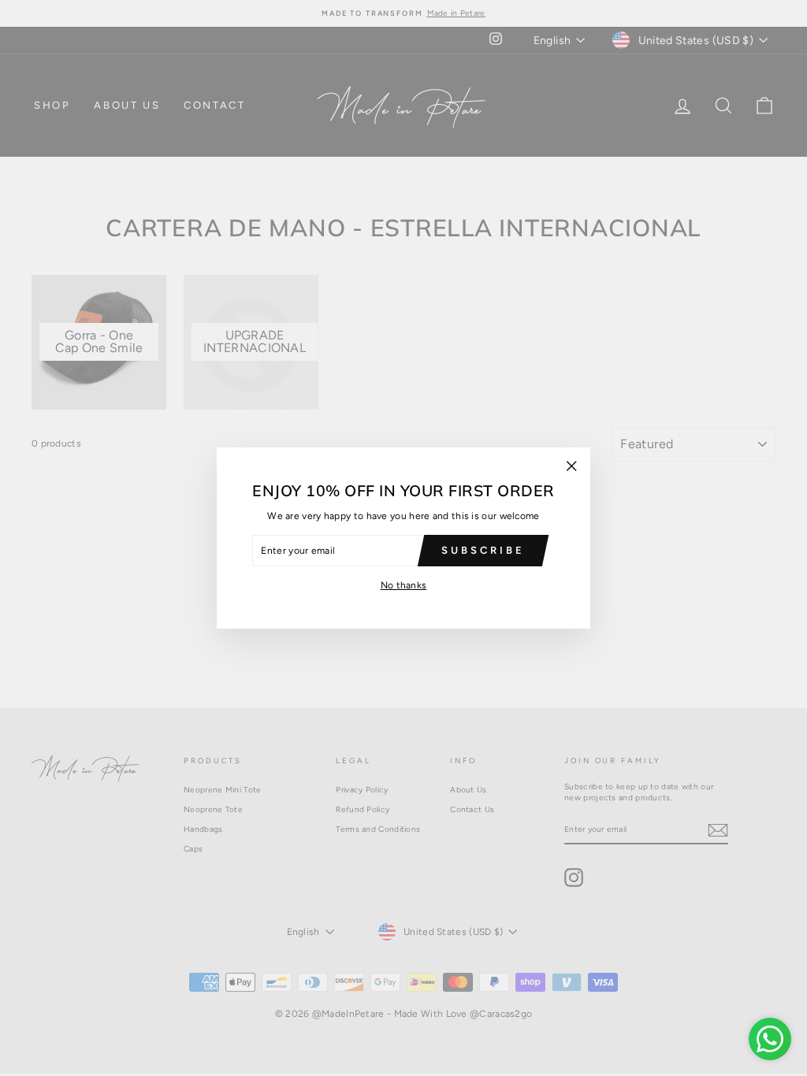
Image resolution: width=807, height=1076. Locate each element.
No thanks (404, 585)
